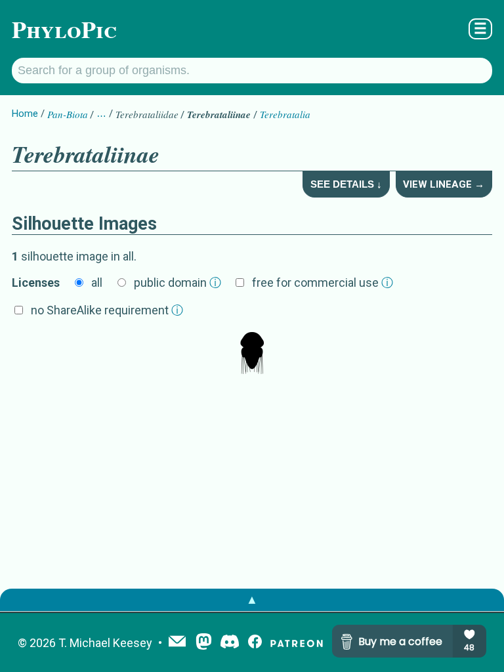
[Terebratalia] (252, 354)
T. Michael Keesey (105, 643)
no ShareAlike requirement (107, 310)
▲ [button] (252, 599)
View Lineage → (443, 184)
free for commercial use (322, 282)
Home (25, 113)
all (96, 282)
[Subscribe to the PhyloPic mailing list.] (177, 642)
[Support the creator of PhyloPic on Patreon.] (296, 643)
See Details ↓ (346, 184)
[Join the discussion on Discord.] (229, 643)
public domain (177, 282)
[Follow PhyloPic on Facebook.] (255, 643)
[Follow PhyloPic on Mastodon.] (204, 642)
